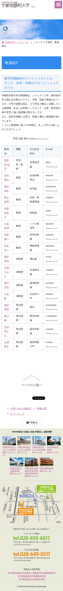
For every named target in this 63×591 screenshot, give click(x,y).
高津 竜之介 (6, 331)
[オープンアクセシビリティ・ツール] (5, 28)
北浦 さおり (6, 271)
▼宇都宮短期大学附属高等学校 (31, 576)
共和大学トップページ (17, 42)
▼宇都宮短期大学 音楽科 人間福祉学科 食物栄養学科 (31, 573)
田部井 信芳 (7, 164)
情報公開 (41, 408)
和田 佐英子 (6, 212)
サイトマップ (17, 413)
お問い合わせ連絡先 (20, 408)
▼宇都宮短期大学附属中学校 (31, 579)
